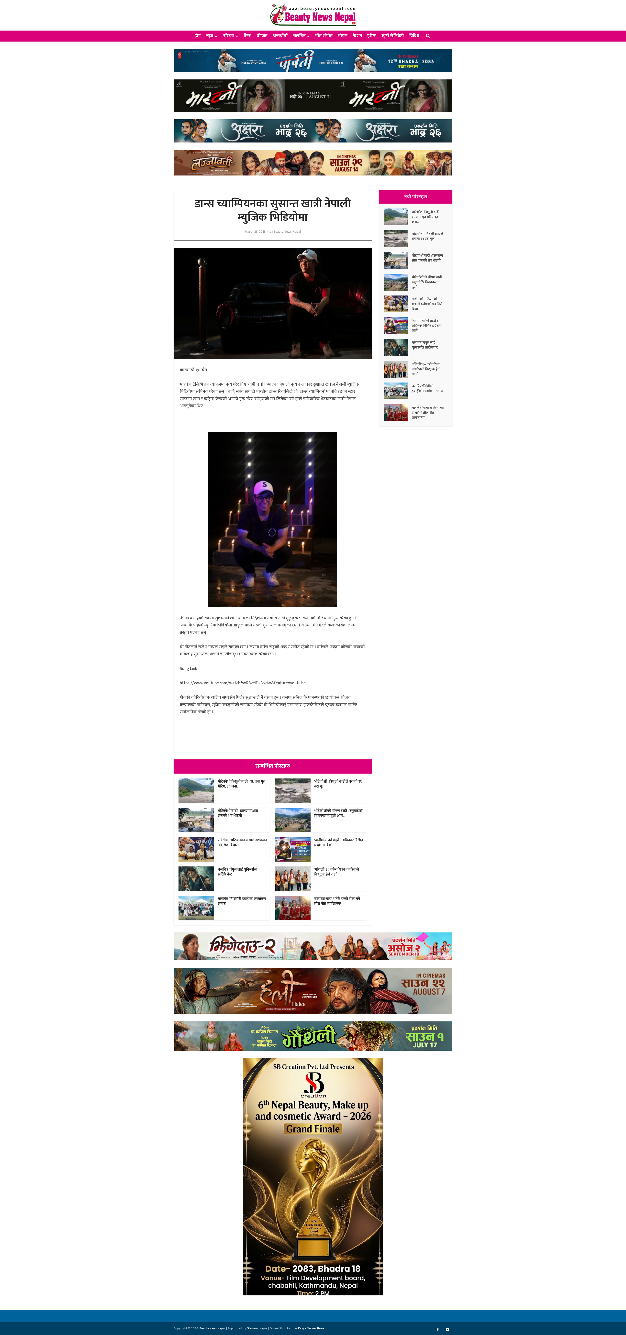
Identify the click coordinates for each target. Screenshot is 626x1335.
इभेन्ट (371, 36)
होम (198, 36)
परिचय (228, 36)
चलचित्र (299, 36)
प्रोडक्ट (262, 36)
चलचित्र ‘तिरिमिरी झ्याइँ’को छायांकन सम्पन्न (242, 901)
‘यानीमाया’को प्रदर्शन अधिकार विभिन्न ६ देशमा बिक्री (338, 842)
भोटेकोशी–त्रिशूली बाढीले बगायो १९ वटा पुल (338, 783)
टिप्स (247, 36)
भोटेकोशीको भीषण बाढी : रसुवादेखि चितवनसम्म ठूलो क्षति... (338, 813)
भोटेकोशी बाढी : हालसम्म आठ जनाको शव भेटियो (238, 813)
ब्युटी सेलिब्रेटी (392, 36)
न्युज (209, 36)
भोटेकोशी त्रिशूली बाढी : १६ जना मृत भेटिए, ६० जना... (241, 783)
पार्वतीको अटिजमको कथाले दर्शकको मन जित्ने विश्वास (242, 842)
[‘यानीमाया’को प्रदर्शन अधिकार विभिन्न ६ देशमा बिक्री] (398, 325)
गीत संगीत (324, 36)
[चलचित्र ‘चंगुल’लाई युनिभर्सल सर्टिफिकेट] (398, 347)
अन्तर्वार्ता (280, 36)
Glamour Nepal (257, 1328)
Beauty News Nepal (287, 232)
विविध (414, 36)
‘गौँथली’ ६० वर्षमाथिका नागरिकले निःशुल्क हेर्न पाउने (336, 871)
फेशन (357, 36)
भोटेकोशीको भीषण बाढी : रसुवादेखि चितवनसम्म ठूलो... (428, 282)
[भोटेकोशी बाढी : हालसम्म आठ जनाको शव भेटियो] (398, 260)
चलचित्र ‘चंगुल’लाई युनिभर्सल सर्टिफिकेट (237, 871)
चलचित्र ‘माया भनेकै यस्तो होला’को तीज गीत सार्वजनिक (337, 901)
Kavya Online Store (311, 1328)
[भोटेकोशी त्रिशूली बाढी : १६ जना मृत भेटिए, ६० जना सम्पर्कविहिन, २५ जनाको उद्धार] (398, 216)
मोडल (342, 36)
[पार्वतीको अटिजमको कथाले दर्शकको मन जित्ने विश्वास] (398, 303)
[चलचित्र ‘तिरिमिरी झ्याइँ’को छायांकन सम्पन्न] (398, 391)
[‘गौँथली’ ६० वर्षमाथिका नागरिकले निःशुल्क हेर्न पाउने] (398, 369)
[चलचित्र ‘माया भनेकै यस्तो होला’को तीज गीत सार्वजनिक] (398, 412)
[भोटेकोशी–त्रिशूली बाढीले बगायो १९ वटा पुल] (398, 238)
